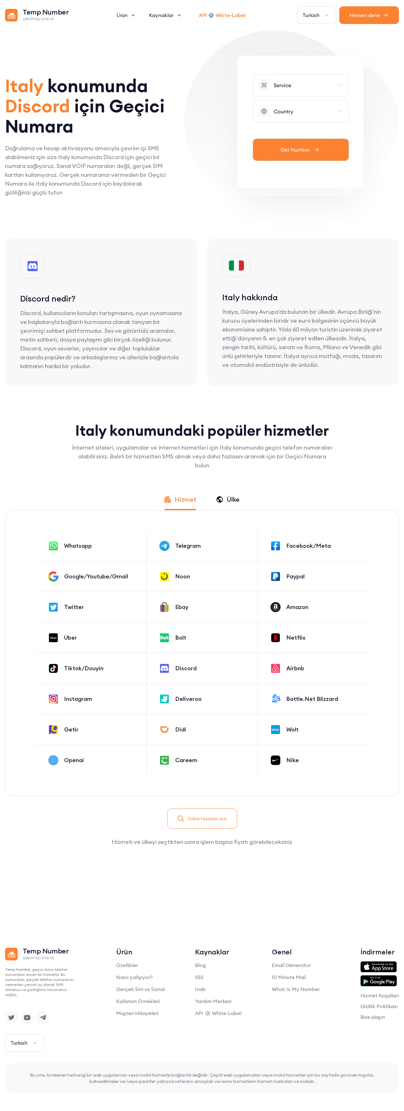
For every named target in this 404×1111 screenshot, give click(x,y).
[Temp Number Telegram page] (43, 1017)
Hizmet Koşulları (379, 995)
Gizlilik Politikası (379, 1006)
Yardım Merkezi (213, 1001)
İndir (200, 989)
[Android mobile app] (378, 981)
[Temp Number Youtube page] (27, 1017)
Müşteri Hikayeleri (137, 1013)
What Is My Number (296, 989)
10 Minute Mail (289, 977)
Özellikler (127, 965)
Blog (200, 965)
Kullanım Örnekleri (138, 1001)
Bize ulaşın (372, 1017)
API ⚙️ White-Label (222, 15)
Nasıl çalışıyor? (134, 977)
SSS (199, 977)
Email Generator (291, 965)
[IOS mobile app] (378, 967)
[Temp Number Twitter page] (11, 1017)
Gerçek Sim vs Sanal (140, 989)
